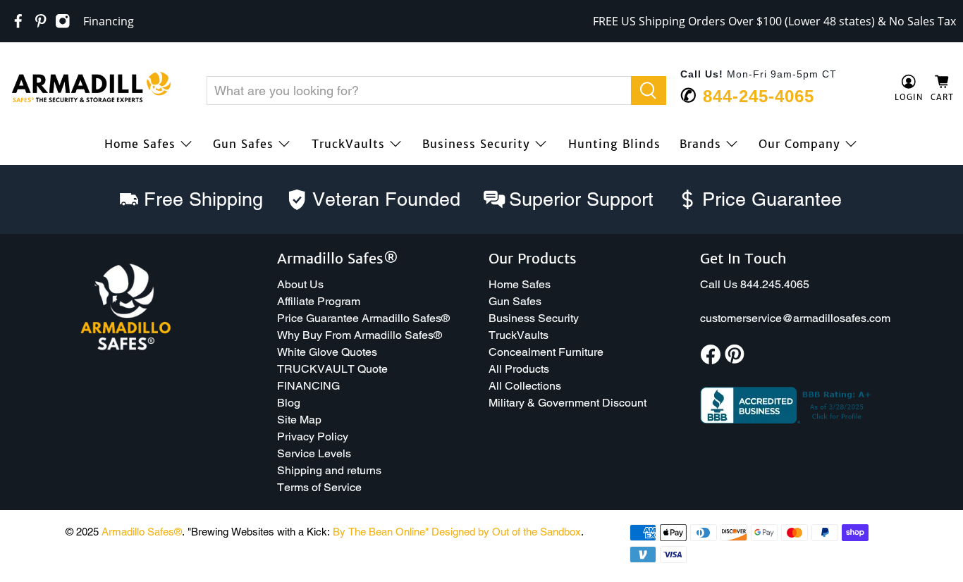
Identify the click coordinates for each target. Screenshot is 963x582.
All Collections (525, 385)
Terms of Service (319, 487)
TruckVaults (348, 144)
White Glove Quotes (327, 352)
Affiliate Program (318, 301)
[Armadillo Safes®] (91, 89)
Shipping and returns (329, 470)
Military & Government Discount (567, 402)
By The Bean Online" (381, 532)
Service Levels (314, 453)
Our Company (799, 144)
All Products (519, 369)
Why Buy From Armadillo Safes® (359, 335)
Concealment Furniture (546, 352)
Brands (700, 144)
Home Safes (140, 144)
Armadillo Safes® (142, 532)
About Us (300, 284)
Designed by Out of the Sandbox (506, 532)
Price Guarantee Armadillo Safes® (363, 318)
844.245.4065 (774, 284)
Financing (108, 21)
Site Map (299, 419)
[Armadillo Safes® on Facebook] (18, 21)
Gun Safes (243, 144)
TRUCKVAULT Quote (332, 369)
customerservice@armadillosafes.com (795, 318)
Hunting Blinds (614, 144)
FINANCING (308, 385)
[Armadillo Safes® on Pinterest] (41, 21)
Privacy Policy (312, 436)
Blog (288, 402)
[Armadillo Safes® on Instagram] (62, 21)
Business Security (476, 144)
